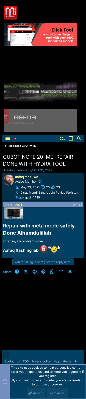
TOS (26, 361)
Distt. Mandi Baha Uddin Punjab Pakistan (49, 192)
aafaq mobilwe (17, 170)
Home (67, 361)
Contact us (12, 361)
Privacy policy (41, 361)
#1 (80, 205)
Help (56, 361)
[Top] (75, 361)
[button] (7, 139)
